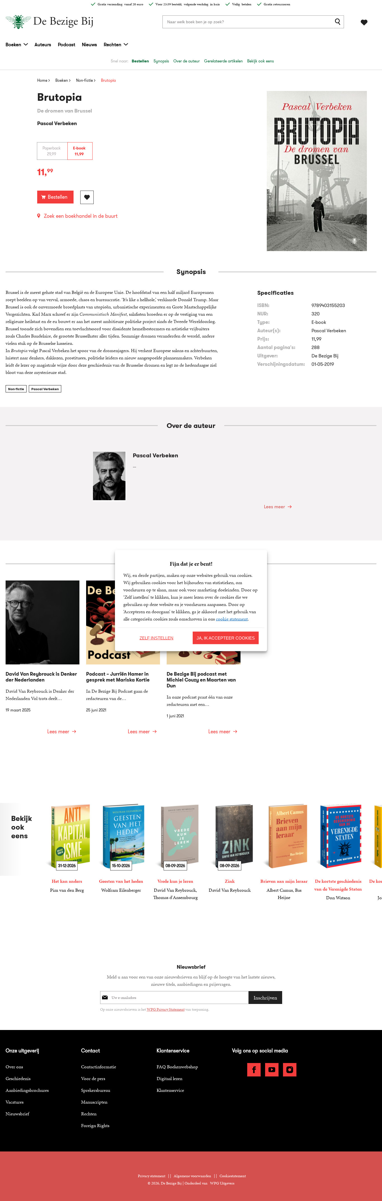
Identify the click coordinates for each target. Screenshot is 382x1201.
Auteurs (43, 44)
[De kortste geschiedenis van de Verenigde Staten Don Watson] (338, 852)
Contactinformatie (98, 1066)
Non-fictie (16, 389)
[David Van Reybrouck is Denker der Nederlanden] (42, 660)
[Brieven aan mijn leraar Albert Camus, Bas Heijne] (284, 852)
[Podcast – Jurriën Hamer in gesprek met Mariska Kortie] (123, 660)
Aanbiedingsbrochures (27, 1090)
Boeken (13, 44)
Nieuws (89, 44)
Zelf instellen (156, 637)
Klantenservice (170, 1090)
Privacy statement (151, 1176)
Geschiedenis (18, 1078)
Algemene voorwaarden (192, 1176)
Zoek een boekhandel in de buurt (80, 216)
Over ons (14, 1066)
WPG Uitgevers (222, 1183)
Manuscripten (94, 1102)
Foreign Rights (95, 1125)
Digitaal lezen (169, 1078)
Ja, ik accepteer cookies (226, 637)
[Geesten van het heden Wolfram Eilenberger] (121, 848)
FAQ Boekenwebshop (177, 1066)
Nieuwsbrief (17, 1113)
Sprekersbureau (95, 1090)
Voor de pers (93, 1078)
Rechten (112, 44)
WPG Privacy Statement (166, 1009)
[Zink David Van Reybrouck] (229, 848)
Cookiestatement (233, 1176)
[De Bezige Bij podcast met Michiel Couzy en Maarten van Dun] (203, 660)
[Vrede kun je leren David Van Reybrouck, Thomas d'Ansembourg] (175, 852)
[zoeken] (338, 21)
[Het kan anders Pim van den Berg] (67, 848)
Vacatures (14, 1102)
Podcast (66, 44)
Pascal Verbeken (45, 389)
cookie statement (232, 618)
